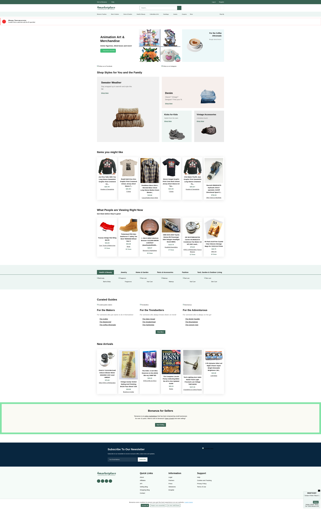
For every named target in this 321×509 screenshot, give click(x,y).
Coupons (184, 14)
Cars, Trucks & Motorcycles (107, 245)
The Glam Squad (148, 319)
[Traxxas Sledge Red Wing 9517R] (107, 237)
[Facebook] (98, 481)
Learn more (189, 502)
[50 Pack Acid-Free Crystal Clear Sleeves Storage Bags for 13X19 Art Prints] (214, 237)
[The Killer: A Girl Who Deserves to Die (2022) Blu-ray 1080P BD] (150, 371)
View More (160, 332)
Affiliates (143, 480)
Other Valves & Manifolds (213, 197)
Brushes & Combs (128, 392)
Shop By (222, 14)
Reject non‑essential (158, 505)
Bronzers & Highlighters (150, 250)
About (142, 477)
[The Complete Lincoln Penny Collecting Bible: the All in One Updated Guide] (171, 371)
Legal (170, 477)
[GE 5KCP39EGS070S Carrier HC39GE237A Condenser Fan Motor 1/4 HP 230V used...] (192, 237)
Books (171, 389)
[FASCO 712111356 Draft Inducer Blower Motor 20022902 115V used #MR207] (107, 371)
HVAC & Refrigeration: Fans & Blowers (192, 251)
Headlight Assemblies (171, 247)
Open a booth (169, 418)
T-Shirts (128, 191)
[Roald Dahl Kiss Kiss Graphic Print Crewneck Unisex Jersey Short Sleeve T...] (128, 178)
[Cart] (222, 8)
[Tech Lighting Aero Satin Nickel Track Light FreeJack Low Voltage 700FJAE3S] (192, 371)
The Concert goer (191, 325)
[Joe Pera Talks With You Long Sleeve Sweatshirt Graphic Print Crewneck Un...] (107, 178)
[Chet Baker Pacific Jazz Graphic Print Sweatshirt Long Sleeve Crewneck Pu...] (192, 178)
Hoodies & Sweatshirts (107, 189)
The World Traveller (192, 319)
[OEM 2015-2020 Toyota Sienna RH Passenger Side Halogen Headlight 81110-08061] (171, 237)
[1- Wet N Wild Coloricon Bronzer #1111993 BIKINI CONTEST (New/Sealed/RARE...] (150, 237)
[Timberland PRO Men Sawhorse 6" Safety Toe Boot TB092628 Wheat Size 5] (128, 237)
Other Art (213, 251)
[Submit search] (179, 8)
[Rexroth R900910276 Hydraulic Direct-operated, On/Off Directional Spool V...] (214, 178)
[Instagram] (110, 481)
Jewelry (175, 14)
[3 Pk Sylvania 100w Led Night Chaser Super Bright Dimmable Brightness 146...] (214, 371)
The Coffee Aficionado (107, 325)
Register (221, 2)
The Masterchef (105, 322)
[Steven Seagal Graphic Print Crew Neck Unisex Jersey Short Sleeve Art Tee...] (171, 178)
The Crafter (103, 319)
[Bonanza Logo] (106, 8)
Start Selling (160, 425)
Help (112, 2)
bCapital (171, 490)
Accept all (145, 505)
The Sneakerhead (149, 322)
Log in (214, 2)
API (141, 483)
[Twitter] (102, 481)
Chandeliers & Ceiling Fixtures (192, 389)
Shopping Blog (145, 490)
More (191, 14)
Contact (142, 493)
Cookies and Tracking (204, 480)
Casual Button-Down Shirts (150, 198)
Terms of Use (201, 487)
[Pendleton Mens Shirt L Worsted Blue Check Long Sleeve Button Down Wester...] (150, 178)
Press (170, 483)
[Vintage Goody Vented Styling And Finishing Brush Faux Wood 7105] (128, 371)
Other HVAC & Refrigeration (107, 383)
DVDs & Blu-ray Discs (149, 381)
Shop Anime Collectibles (109, 50)
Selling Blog (144, 487)
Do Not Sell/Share (173, 505)
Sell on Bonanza (102, 2)
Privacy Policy (201, 483)
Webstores (172, 487)
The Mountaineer (191, 322)
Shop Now (105, 93)
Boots (128, 246)
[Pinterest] (106, 481)
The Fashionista (148, 325)
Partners (171, 480)
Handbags (166, 14)
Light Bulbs (213, 375)
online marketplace (150, 416)
